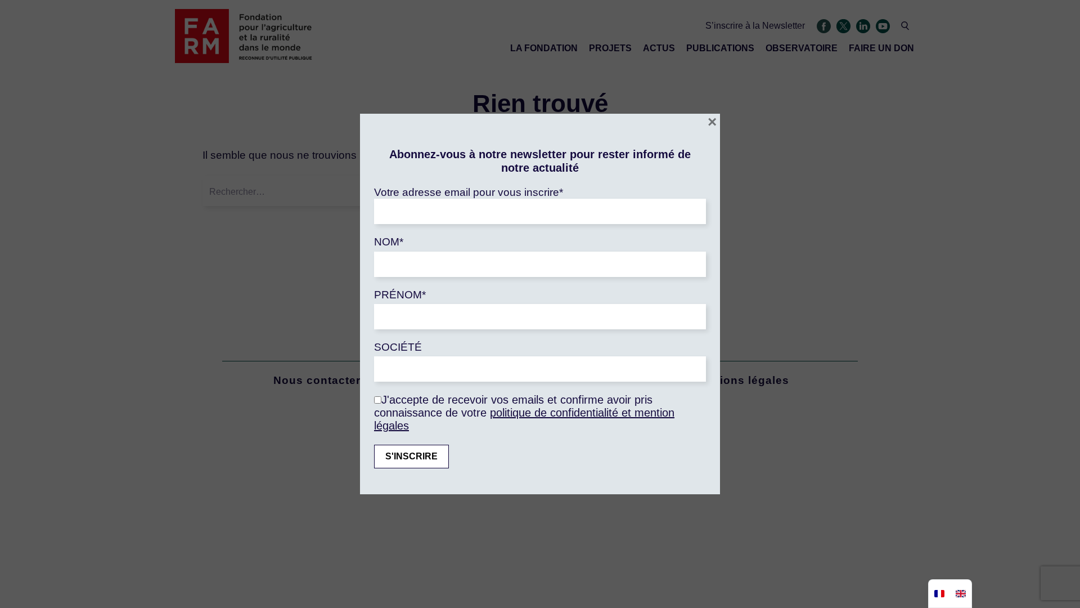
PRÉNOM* (400, 295)
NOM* (388, 242)
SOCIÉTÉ (398, 347)
